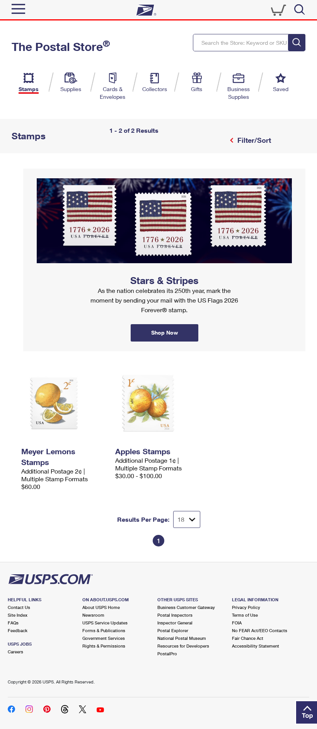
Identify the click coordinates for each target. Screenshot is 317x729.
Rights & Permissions (103, 645)
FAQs (13, 622)
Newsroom (93, 614)
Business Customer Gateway (186, 607)
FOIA (237, 622)
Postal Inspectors (175, 614)
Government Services (103, 638)
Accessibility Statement (255, 645)
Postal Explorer (172, 630)
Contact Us (19, 607)
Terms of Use (245, 614)
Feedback (17, 630)
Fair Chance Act (247, 638)
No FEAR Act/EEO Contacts (259, 630)
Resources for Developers (183, 645)
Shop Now (32, 171)
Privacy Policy (246, 607)
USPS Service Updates (105, 622)
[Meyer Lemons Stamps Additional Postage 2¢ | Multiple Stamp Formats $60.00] (64, 403)
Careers (15, 651)
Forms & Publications (103, 630)
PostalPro (167, 653)
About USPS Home (101, 607)
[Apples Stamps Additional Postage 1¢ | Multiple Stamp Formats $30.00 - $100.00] (158, 403)
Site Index (17, 614)
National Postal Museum (181, 638)
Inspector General (175, 622)
